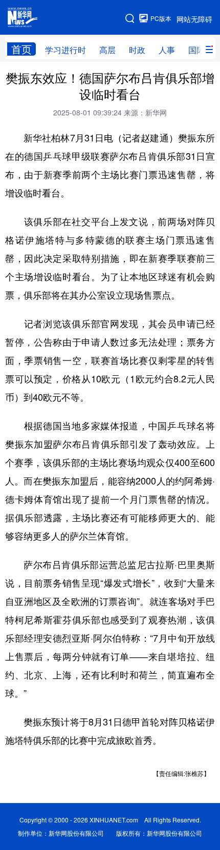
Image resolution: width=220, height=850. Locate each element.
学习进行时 (65, 50)
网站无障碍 (194, 19)
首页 (21, 49)
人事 (167, 50)
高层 (107, 50)
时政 (137, 50)
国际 (196, 50)
